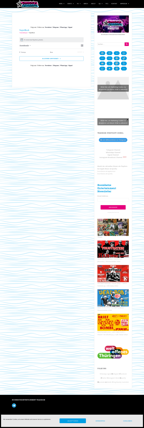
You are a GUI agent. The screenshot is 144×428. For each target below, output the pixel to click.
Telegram (56, 27)
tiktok (117, 378)
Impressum (123, 4)
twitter (104, 378)
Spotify (114, 169)
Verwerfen (100, 421)
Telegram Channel (113, 150)
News (60, 4)
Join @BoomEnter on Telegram (114, 140)
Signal (70, 27)
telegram (116, 374)
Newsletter (48, 27)
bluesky (118, 382)
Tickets (99, 237)
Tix (78, 4)
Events (69, 4)
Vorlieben (127, 421)
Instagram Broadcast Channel (111, 157)
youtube (102, 382)
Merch (86, 4)
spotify (123, 378)
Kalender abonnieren (50, 58)
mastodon (125, 382)
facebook (123, 374)
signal (109, 374)
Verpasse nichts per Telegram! (26, 405)
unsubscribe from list (113, 212)
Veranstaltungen (23, 32)
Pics (107, 4)
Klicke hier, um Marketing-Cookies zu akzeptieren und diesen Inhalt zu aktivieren (113, 88)
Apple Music (104, 169)
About (93, 4)
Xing (114, 382)
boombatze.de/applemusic (106, 171)
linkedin (108, 382)
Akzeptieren (72, 421)
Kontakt (114, 4)
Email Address (102, 196)
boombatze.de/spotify (104, 174)
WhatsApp (63, 27)
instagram (111, 378)
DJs (100, 4)
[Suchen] (127, 44)
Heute (51, 52)
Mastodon (56, 400)
